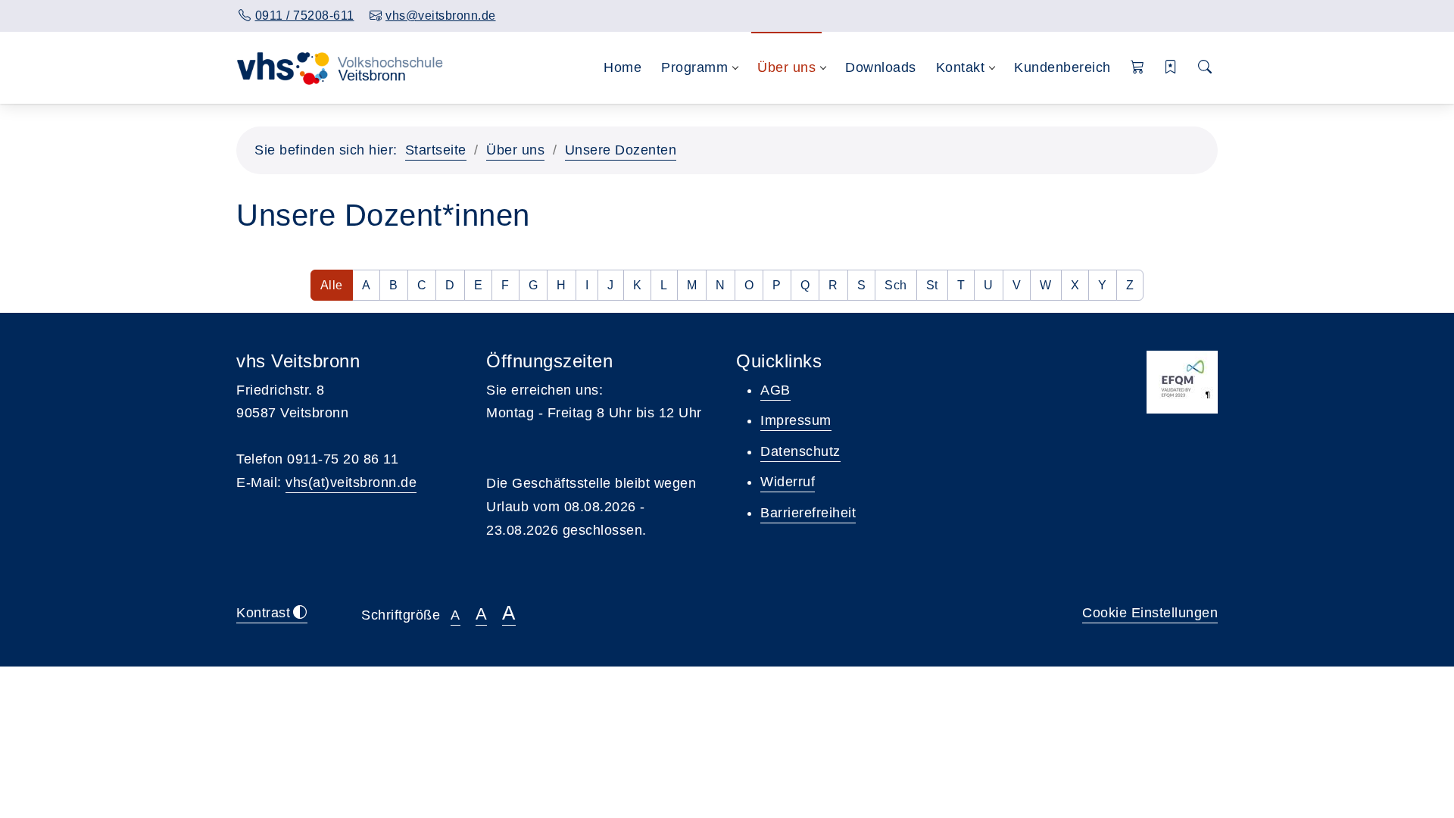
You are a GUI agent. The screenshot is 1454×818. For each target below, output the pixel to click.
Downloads (880, 67)
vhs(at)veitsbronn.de (351, 482)
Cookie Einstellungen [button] (1150, 612)
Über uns (515, 150)
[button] (1138, 68)
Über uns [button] (786, 67)
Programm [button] (694, 67)
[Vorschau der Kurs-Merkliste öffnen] (1171, 68)
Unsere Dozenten (621, 150)
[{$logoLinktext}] (343, 67)
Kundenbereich (1062, 67)
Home (622, 67)
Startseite (435, 150)
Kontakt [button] (960, 67)
